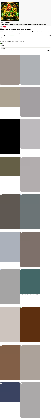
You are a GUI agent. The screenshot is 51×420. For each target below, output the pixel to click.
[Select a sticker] (48, 50)
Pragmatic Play (41, 24)
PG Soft (45, 24)
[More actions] (18, 85)
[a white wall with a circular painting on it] (30, 102)
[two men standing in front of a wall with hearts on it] (10, 362)
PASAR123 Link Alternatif (19, 24)
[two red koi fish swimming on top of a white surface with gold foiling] (10, 324)
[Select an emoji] (47, 50)
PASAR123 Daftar (7, 24)
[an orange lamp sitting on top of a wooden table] (30, 324)
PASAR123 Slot (30, 24)
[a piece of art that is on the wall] (10, 136)
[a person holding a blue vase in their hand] (30, 211)
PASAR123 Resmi (35, 24)
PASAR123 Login (12, 24)
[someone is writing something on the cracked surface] (10, 211)
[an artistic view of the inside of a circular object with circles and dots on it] (10, 97)
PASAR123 (2, 24)
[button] (4, 26)
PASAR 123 (12, 35)
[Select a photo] (49, 50)
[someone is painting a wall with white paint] (30, 400)
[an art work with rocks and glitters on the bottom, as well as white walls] (10, 70)
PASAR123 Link (25, 24)
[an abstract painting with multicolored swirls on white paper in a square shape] (30, 134)
